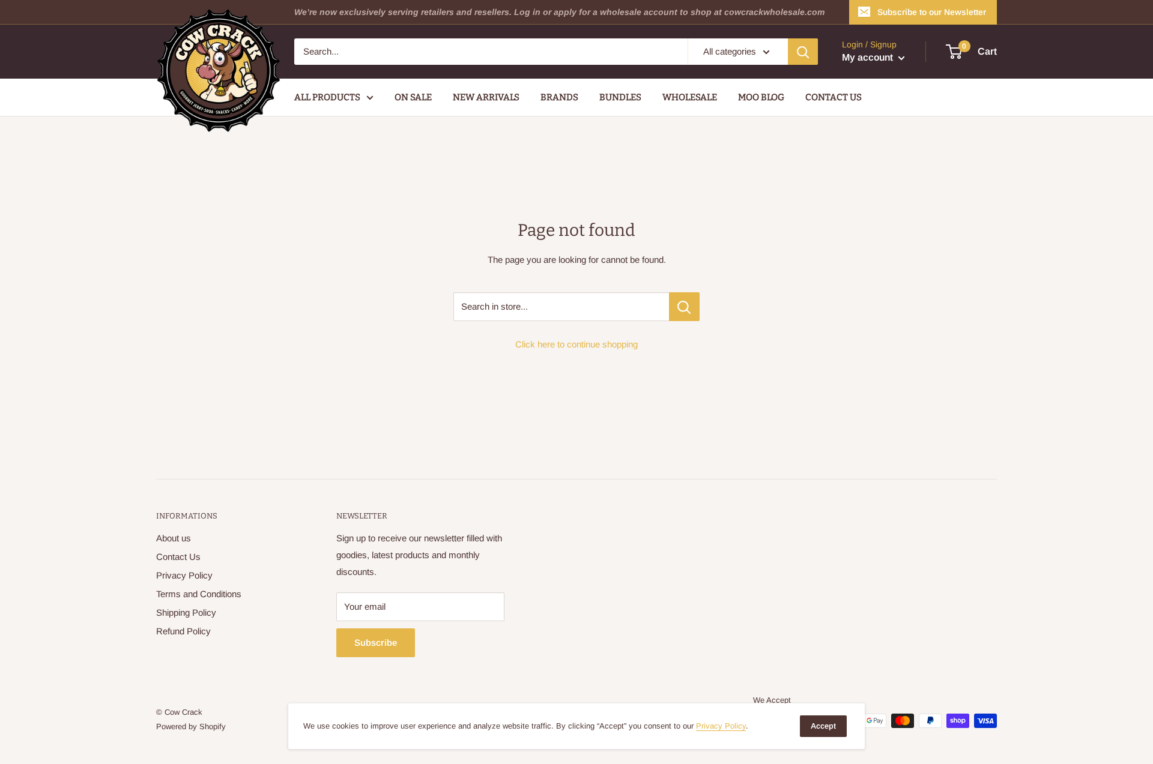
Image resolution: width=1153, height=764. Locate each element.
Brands (559, 97)
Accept (823, 725)
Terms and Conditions (198, 594)
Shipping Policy (186, 612)
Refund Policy (183, 631)
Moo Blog (761, 97)
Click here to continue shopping (576, 344)
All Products (327, 97)
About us (173, 538)
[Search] (803, 51)
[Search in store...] (684, 306)
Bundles (620, 97)
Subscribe (375, 642)
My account (868, 57)
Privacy (721, 725)
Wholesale (689, 97)
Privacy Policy (184, 575)
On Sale (413, 97)
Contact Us (833, 97)
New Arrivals (486, 97)
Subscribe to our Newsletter (931, 12)
